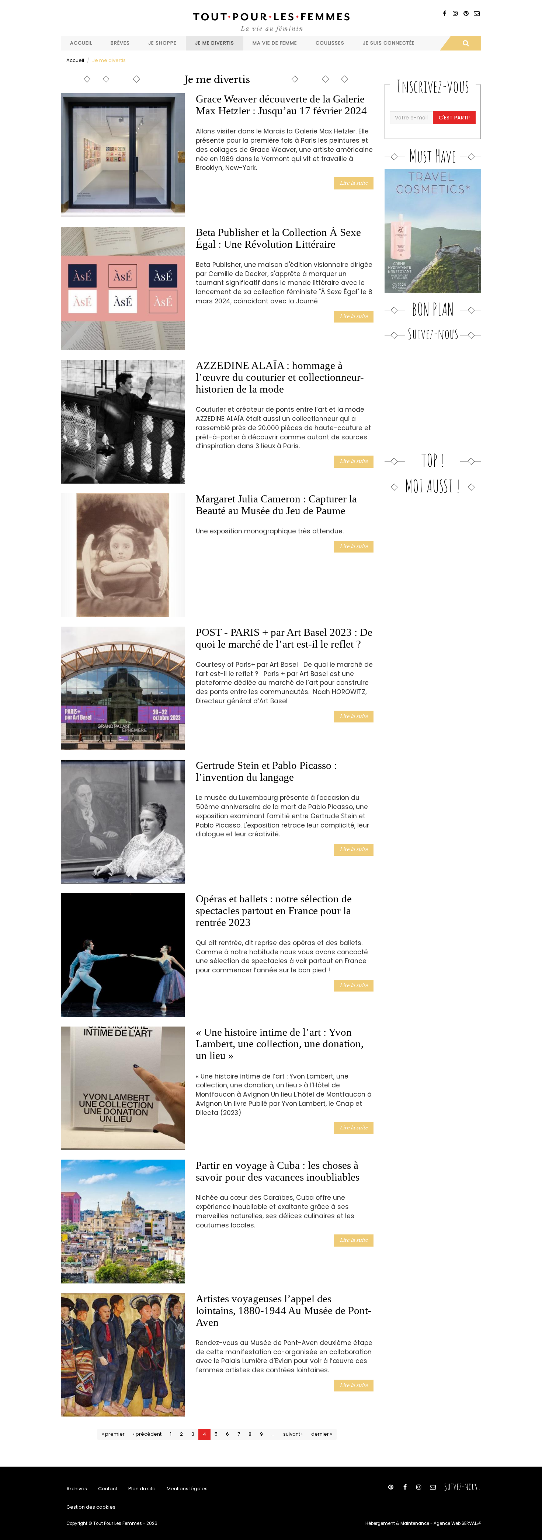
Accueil (81, 42)
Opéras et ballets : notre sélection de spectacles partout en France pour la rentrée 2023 (274, 910)
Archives (76, 1488)
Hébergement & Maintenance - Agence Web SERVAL (423, 1523)
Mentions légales (187, 1488)
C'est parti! (454, 117)
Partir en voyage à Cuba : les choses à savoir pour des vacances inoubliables (277, 1171)
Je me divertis (214, 42)
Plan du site (142, 1488)
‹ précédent (147, 1434)
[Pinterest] (465, 13)
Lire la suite (354, 183)
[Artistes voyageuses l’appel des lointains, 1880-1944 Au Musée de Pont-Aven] (123, 1355)
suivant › (293, 1434)
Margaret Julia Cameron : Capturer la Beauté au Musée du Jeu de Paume (276, 504)
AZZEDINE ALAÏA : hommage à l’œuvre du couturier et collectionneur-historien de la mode (280, 377)
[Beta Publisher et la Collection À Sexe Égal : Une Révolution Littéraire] (123, 289)
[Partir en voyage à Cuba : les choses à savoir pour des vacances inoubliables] (123, 1221)
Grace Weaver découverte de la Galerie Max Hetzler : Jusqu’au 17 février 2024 (281, 104)
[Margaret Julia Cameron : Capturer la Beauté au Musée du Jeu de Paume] (123, 555)
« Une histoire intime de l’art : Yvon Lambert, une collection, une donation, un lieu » (280, 1044)
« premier (113, 1434)
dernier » (321, 1434)
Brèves (120, 42)
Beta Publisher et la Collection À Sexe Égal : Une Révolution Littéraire (278, 238)
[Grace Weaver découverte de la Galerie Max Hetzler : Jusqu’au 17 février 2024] (123, 155)
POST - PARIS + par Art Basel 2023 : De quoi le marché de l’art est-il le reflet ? (284, 638)
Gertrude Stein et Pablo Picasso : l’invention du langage (266, 771)
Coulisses (330, 42)
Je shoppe (162, 42)
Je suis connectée (389, 42)
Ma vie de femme (275, 42)
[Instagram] (455, 13)
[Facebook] (444, 13)
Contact (107, 1488)
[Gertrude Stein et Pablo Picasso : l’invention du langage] (123, 822)
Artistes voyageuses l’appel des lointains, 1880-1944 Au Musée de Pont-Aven (284, 1310)
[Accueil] (271, 21)
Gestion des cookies (90, 1507)
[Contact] (476, 13)
